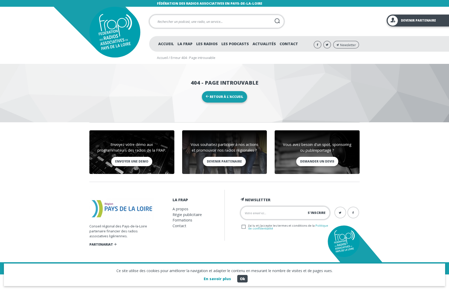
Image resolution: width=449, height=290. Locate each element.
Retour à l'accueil (226, 97)
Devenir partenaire (224, 161)
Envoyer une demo (131, 161)
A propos (180, 208)
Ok (242, 278)
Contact (289, 43)
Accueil (166, 43)
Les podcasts (235, 43)
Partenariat (101, 244)
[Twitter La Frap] (327, 45)
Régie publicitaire (187, 214)
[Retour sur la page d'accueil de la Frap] (114, 32)
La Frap (185, 43)
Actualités (264, 43)
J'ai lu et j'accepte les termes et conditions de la (288, 227)
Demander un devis (317, 161)
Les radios (207, 43)
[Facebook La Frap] (317, 45)
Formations (182, 220)
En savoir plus (217, 278)
